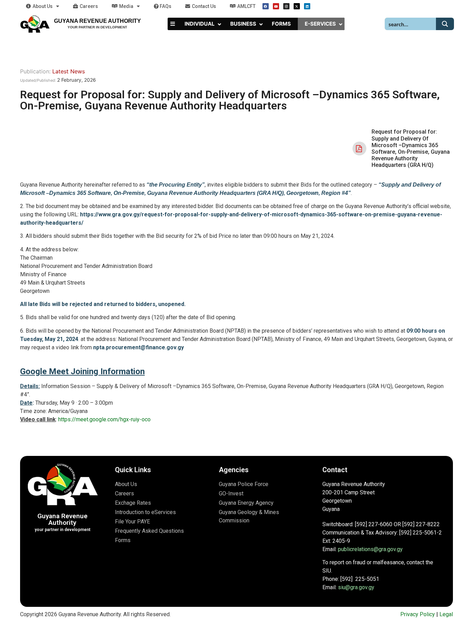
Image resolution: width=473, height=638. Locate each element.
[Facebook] (265, 6)
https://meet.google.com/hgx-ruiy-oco (104, 419)
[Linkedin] (307, 6)
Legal (446, 614)
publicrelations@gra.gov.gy (370, 549)
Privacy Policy (417, 614)
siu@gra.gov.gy (356, 587)
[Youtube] (276, 6)
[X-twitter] (297, 6)
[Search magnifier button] (445, 24)
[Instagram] (286, 6)
